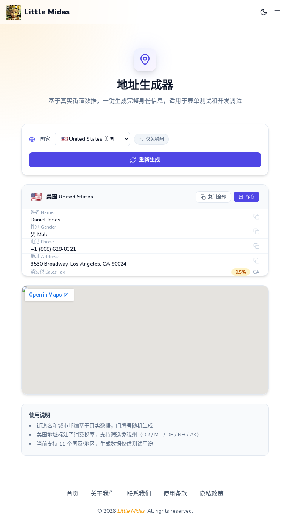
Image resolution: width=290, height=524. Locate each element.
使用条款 (175, 494)
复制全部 (217, 197)
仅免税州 (155, 139)
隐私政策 (211, 494)
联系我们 (139, 494)
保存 (250, 197)
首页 (72, 494)
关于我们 (103, 494)
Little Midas (131, 511)
